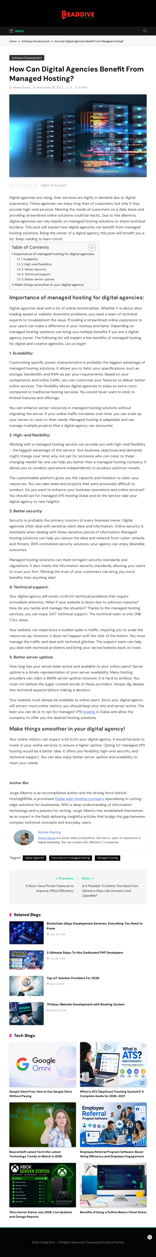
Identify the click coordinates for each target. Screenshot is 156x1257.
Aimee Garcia (21, 87)
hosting (89, 711)
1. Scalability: (29, 259)
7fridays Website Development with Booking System (86, 1004)
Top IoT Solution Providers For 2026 (73, 978)
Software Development (27, 58)
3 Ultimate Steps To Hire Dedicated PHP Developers (85, 953)
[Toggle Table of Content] (90, 247)
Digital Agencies (34, 858)
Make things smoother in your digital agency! (50, 285)
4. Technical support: (36, 274)
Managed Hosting (107, 858)
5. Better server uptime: (38, 279)
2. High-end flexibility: (36, 264)
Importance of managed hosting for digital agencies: (54, 254)
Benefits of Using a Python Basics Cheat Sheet (113, 1212)
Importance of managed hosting (70, 858)
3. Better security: (34, 269)
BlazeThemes (115, 1242)
